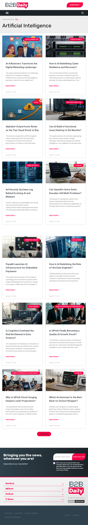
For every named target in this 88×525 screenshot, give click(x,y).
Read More (10, 86)
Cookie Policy (8, 513)
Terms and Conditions (31, 513)
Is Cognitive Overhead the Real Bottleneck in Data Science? (20, 334)
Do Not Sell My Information (13, 517)
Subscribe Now (79, 457)
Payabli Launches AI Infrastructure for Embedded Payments (21, 268)
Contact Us (76, 515)
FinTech (9, 494)
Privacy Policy (19, 513)
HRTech (9, 489)
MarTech (10, 483)
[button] (82, 13)
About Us (68, 515)
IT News (10, 499)
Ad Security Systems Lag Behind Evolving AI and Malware (19, 193)
